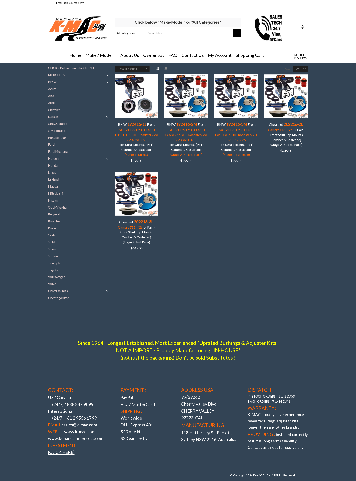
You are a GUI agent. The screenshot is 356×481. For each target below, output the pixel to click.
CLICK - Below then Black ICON (71, 68)
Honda (53, 165)
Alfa (51, 96)
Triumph (54, 263)
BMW (52, 82)
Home (75, 55)
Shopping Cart (250, 55)
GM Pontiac (56, 131)
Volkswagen (56, 277)
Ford (51, 144)
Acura (52, 89)
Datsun (53, 116)
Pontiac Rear (57, 138)
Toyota (53, 270)
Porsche (54, 221)
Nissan (53, 200)
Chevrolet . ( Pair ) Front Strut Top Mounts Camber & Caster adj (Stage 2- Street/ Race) (286, 134)
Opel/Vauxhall (58, 207)
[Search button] (237, 33)
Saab (51, 235)
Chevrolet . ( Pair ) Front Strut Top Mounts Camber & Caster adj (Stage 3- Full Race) (136, 231)
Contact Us (193, 55)
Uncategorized (58, 298)
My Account (220, 55)
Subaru (53, 256)
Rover (52, 228)
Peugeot (54, 214)
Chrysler (54, 110)
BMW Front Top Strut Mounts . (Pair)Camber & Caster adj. (136, 139)
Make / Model (99, 55)
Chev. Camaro (58, 124)
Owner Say (153, 55)
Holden (53, 158)
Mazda (53, 186)
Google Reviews (300, 56)
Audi (51, 103)
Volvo (52, 284)
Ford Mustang (58, 151)
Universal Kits (58, 291)
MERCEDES (56, 75)
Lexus (52, 172)
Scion (52, 249)
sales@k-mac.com (74, 2)
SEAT (52, 242)
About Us (129, 55)
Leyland (53, 179)
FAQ (173, 55)
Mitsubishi (55, 193)
